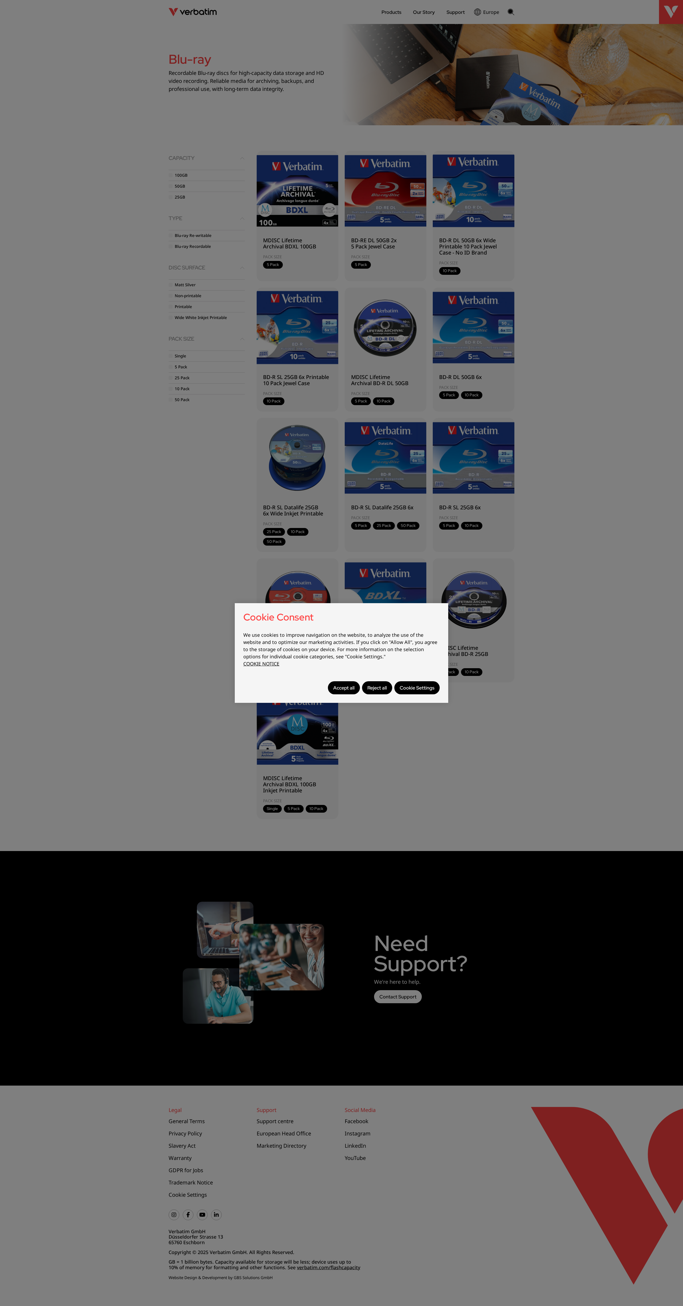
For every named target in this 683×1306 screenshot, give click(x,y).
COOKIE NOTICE (261, 663)
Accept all (344, 688)
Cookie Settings (417, 688)
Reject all (377, 688)
